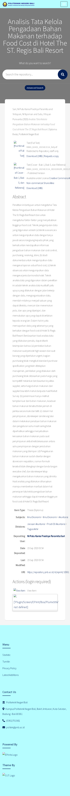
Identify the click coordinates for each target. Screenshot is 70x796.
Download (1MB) (35, 156)
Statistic (6, 654)
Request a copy (51, 156)
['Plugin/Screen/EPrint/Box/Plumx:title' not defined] (36, 604)
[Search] (63, 74)
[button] (19, 590)
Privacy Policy (9, 668)
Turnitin (6, 661)
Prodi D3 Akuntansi (56, 524)
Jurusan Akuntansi (36, 524)
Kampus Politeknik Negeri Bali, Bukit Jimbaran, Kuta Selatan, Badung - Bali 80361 (34, 711)
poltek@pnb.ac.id (15, 727)
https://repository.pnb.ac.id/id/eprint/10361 (48, 572)
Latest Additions (10, 675)
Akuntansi (63, 517)
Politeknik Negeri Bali (17, 702)
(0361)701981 (13, 720)
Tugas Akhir (32, 529)
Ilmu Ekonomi (34, 517)
